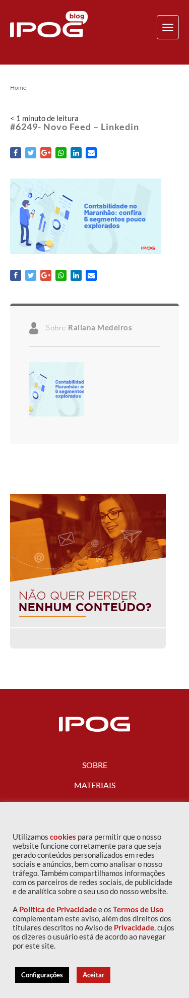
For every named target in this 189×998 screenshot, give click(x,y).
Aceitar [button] (93, 975)
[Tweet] (30, 152)
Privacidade (134, 927)
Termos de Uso (138, 909)
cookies (63, 837)
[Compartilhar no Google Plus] (45, 152)
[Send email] (91, 152)
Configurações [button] (42, 975)
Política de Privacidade (58, 909)
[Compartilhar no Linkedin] (76, 152)
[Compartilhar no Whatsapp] (61, 152)
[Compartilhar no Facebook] (15, 152)
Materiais (94, 785)
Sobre (94, 765)
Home (18, 88)
